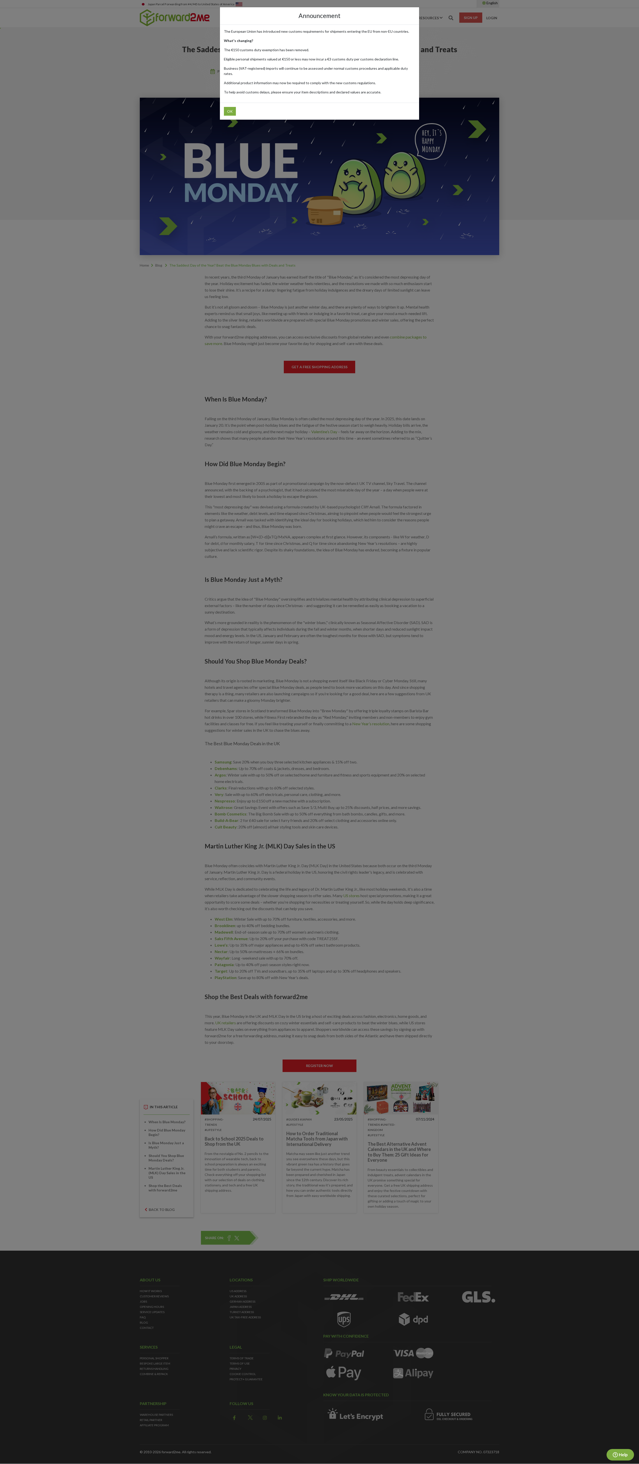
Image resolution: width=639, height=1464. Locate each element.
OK (230, 111)
